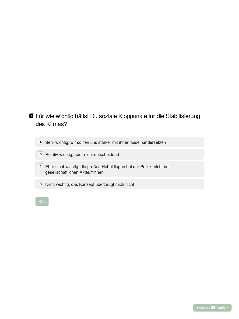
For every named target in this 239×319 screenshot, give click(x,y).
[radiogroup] (119, 163)
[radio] (119, 142)
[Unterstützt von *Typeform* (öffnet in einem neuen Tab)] (212, 308)
